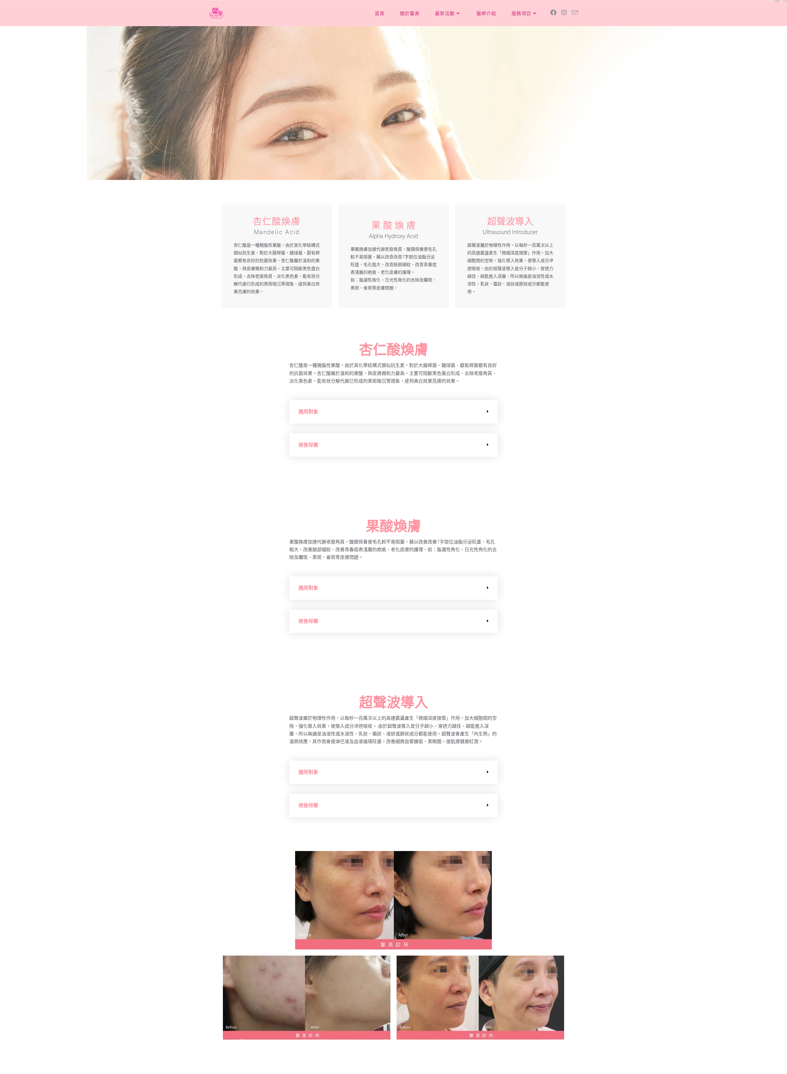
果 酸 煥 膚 (393, 225)
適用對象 (308, 412)
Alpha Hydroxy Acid (393, 236)
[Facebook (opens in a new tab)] (553, 13)
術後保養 (308, 445)
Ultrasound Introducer (510, 232)
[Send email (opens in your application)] (574, 12)
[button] (393, 412)
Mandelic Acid (277, 232)
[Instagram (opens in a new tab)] (564, 13)
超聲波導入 (510, 221)
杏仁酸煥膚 (276, 221)
